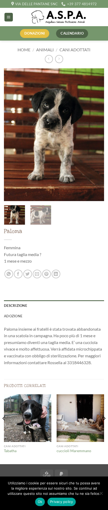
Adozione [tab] (13, 316)
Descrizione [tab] (15, 305)
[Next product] (49, 59)
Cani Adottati (75, 49)
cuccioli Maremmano (74, 451)
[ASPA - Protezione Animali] (58, 17)
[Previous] (12, 134)
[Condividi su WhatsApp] (8, 274)
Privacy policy (61, 502)
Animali (45, 49)
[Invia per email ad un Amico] (37, 274)
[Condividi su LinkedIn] (56, 274)
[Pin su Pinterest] (46, 274)
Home (24, 49)
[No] (101, 495)
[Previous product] (59, 59)
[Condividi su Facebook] (18, 274)
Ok (40, 502)
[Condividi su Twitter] (27, 274)
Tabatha (10, 451)
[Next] (95, 134)
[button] (8, 17)
